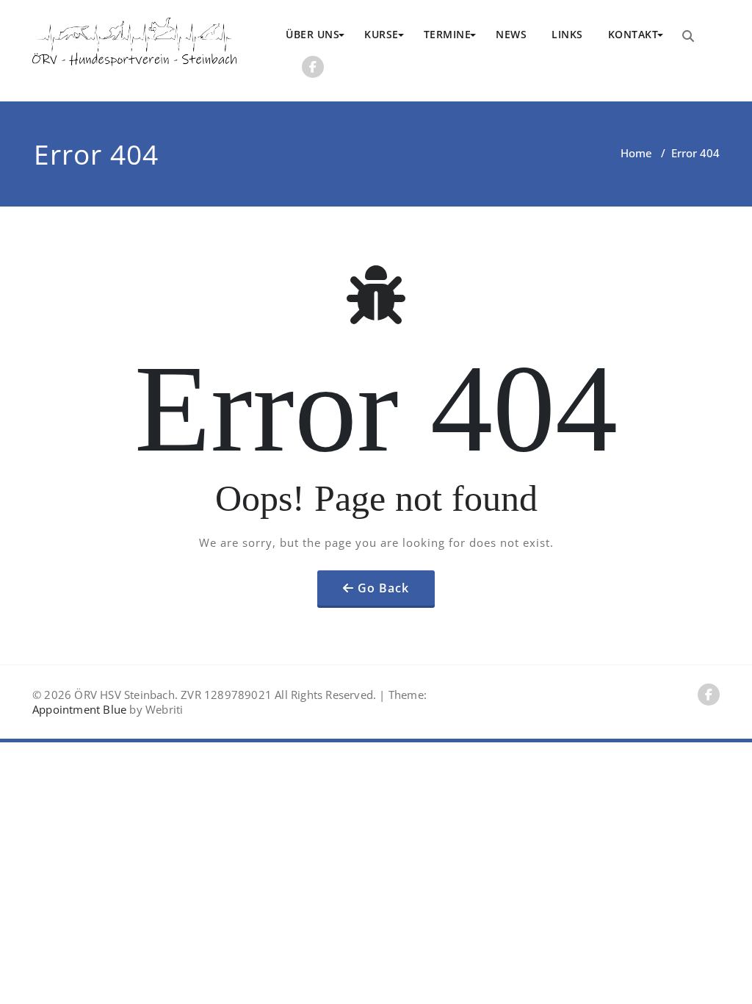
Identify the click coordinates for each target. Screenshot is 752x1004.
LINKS (567, 34)
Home (636, 153)
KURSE (381, 34)
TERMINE (447, 34)
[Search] (688, 36)
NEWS (511, 34)
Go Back (383, 588)
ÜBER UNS (312, 34)
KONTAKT (633, 34)
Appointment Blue (79, 709)
